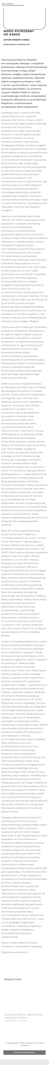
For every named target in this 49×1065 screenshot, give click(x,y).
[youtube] (24, 1037)
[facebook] (17, 1037)
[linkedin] (31, 1037)
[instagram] (28, 1037)
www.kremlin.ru (19, 952)
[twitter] (21, 1037)
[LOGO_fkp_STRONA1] (13, 3)
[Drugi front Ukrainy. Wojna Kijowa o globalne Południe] (24, 985)
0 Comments (21, 1020)
